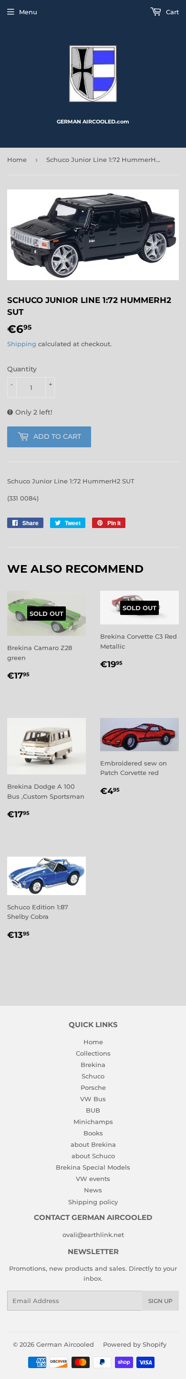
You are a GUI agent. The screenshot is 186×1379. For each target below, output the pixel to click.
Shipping (21, 344)
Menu (28, 12)
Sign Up (160, 1300)
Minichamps (93, 1121)
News (93, 1190)
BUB (93, 1110)
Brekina (93, 1064)
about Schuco (93, 1156)
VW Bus (93, 1099)
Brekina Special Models (93, 1167)
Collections (93, 1053)
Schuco (93, 1076)
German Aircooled (65, 1344)
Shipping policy (93, 1202)
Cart (171, 12)
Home (17, 159)
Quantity (22, 369)
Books (93, 1133)
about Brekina (93, 1144)
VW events (93, 1178)
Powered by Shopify (134, 1344)
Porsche (93, 1087)
